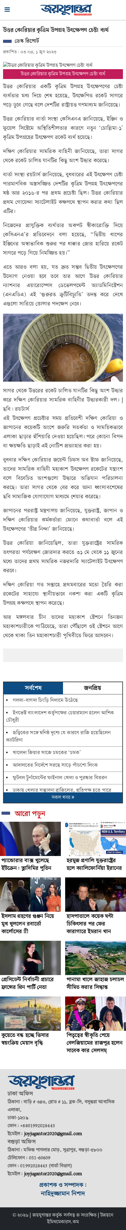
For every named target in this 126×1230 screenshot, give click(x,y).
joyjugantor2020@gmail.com (53, 1134)
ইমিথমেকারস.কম (63, 1222)
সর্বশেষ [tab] (33, 688)
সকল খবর (62, 797)
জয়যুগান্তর (41, 1215)
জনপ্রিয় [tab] (92, 688)
